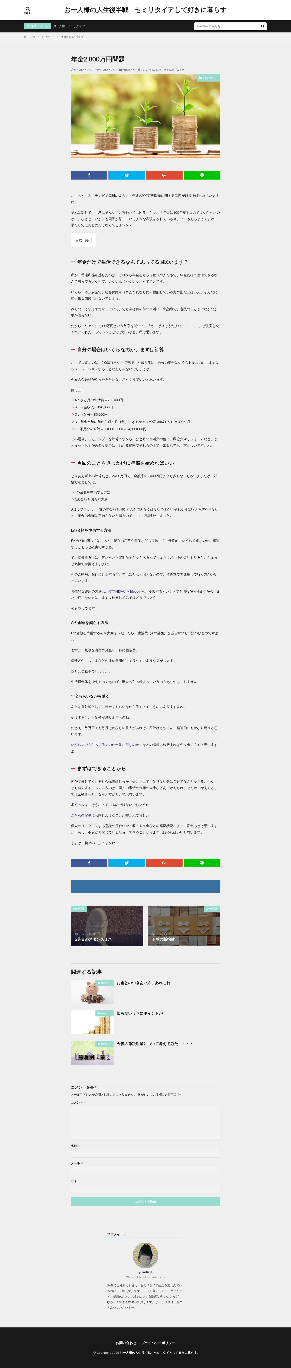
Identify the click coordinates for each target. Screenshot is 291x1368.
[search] (262, 26)
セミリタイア (76, 26)
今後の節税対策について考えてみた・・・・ (155, 1043)
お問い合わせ (126, 1343)
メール (77, 1163)
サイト (75, 1180)
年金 (158, 70)
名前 (76, 1145)
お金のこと (48, 36)
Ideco (144, 70)
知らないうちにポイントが (140, 1013)
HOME (32, 36)
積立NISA (115, 591)
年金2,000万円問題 (72, 36)
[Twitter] (126, 175)
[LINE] (202, 175)
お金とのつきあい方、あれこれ (143, 982)
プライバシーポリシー (158, 1343)
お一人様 (59, 26)
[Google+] (164, 175)
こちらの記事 (81, 815)
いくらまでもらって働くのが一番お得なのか (105, 744)
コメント (78, 1102)
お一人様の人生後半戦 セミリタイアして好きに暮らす (145, 9)
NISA (152, 70)
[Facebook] (89, 175)
